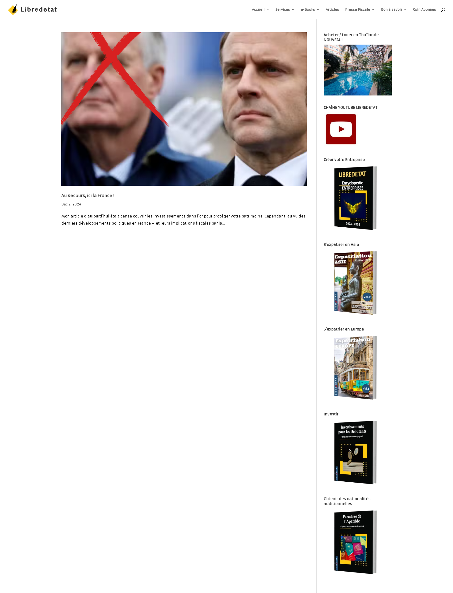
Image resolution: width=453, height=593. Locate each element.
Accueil (258, 10)
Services (283, 10)
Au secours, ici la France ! (87, 195)
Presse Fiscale (357, 10)
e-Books (308, 10)
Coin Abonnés (424, 10)
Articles (332, 10)
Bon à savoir (391, 10)
